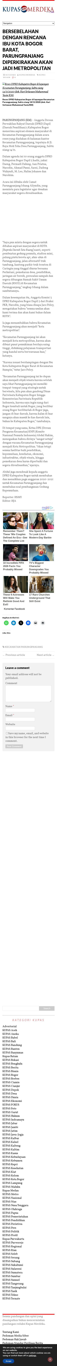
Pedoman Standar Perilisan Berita (22, 1343)
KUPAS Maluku (11, 1187)
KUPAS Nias (9, 1202)
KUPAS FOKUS (10, 1105)
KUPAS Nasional (12, 1198)
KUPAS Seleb (10, 1254)
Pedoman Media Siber (15, 1336)
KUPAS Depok (10, 1090)
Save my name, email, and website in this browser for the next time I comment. (27, 737)
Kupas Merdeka (27, 75)
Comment (11, 683)
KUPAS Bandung (12, 1045)
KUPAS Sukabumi (12, 1265)
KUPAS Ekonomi (12, 1101)
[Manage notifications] (50, 1359)
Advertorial (9, 1026)
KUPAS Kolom (10, 1176)
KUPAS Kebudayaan (14, 1157)
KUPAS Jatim (10, 1131)
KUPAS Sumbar (11, 1276)
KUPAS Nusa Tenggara (15, 1205)
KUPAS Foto (9, 1109)
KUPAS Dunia (10, 1097)
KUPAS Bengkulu (12, 1064)
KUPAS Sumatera (12, 1273)
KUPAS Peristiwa (12, 1224)
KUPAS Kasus (10, 1153)
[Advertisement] (28, 113)
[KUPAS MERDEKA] (28, 11)
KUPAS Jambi (10, 1127)
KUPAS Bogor (10, 1075)
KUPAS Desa (9, 1094)
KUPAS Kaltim (10, 1150)
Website (10, 724)
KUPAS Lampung (12, 1183)
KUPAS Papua (10, 1213)
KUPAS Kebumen (12, 1161)
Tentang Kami (10, 1332)
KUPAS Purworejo (12, 1243)
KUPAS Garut (10, 1112)
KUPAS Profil (10, 1235)
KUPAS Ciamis (10, 1082)
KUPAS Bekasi (10, 1060)
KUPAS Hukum (11, 1116)
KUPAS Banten (11, 1049)
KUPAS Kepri (10, 1164)
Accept (8, 1361)
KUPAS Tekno (10, 1295)
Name (9, 706)
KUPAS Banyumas (12, 1053)
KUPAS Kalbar (10, 1138)
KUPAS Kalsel (10, 1142)
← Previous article (13, 655)
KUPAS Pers (9, 1228)
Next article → (46, 655)
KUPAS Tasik (9, 1291)
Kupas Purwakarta (13, 1239)
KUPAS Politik (10, 1232)
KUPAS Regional (12, 1246)
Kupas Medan (10, 1191)
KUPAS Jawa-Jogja (13, 1135)
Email (9, 715)
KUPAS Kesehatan (12, 1168)
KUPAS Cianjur (11, 1086)
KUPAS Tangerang (13, 1284)
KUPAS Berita (10, 1068)
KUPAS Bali (9, 1041)
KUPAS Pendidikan (13, 1220)
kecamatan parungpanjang (24, 646)
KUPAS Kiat (9, 1172)
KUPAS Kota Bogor (13, 1179)
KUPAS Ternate (11, 1299)
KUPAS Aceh (9, 1030)
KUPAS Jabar (9, 1123)
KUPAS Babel (10, 1038)
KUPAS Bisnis (10, 1071)
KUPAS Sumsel (11, 1280)
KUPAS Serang (10, 1258)
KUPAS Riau (9, 1250)
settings (32, 1355)
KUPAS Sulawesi (11, 1269)
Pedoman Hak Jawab (14, 1339)
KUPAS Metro (10, 1194)
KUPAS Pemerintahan (15, 1217)
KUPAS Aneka (10, 1034)
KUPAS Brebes (10, 1079)
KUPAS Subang (11, 1261)
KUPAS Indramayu (13, 1120)
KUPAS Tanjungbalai (14, 1287)
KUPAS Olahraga (12, 1209)
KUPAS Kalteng (11, 1146)
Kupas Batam (10, 1056)
